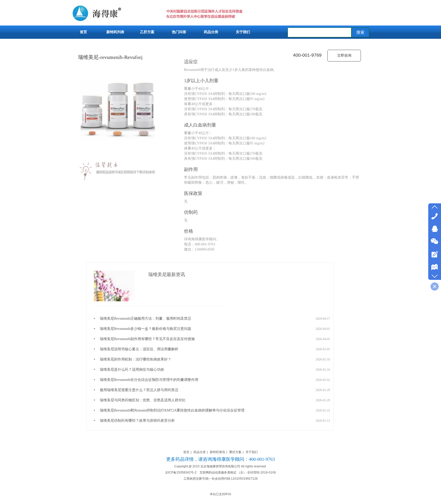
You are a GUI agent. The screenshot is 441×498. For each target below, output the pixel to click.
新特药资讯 (217, 452)
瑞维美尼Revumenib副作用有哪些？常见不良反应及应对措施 (147, 333)
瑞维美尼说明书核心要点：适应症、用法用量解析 (139, 343)
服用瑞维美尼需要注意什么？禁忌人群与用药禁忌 (139, 384)
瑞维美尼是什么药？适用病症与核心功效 (132, 364)
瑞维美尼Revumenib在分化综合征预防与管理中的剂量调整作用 (149, 374)
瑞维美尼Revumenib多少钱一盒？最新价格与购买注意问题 (145, 323)
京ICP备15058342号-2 (181, 472)
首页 (186, 452)
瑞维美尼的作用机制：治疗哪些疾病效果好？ (135, 354)
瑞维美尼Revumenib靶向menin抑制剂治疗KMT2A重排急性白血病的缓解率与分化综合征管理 (172, 405)
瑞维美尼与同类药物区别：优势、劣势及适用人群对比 (143, 394)
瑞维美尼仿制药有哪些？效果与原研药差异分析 (137, 415)
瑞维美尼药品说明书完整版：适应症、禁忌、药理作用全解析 (148, 425)
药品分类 (199, 452)
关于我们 (252, 452)
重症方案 (235, 452)
